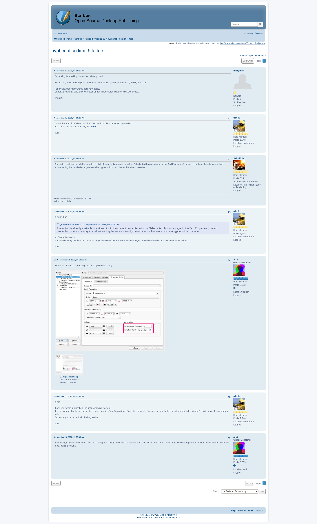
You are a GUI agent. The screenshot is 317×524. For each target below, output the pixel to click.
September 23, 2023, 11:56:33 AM (69, 437)
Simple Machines (168, 515)
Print (56, 60)
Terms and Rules (245, 510)
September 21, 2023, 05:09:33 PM (69, 71)
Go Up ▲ (259, 510)
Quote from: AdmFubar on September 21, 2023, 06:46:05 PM (90, 224)
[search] (260, 24)
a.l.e (235, 259)
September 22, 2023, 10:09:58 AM (72, 260)
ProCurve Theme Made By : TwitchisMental (158, 517)
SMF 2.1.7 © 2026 (149, 515)
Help (233, 510)
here (93, 126)
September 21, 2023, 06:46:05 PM (69, 159)
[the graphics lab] (235, 288)
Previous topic (246, 55)
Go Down (248, 60)
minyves (238, 70)
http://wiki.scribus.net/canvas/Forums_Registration (242, 43)
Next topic (260, 55)
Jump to (216, 491)
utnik (236, 117)
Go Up (249, 483)
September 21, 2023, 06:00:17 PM (69, 118)
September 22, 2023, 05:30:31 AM (69, 211)
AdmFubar (239, 158)
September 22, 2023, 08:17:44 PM (69, 396)
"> (54, 510)
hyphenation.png (70, 377)
